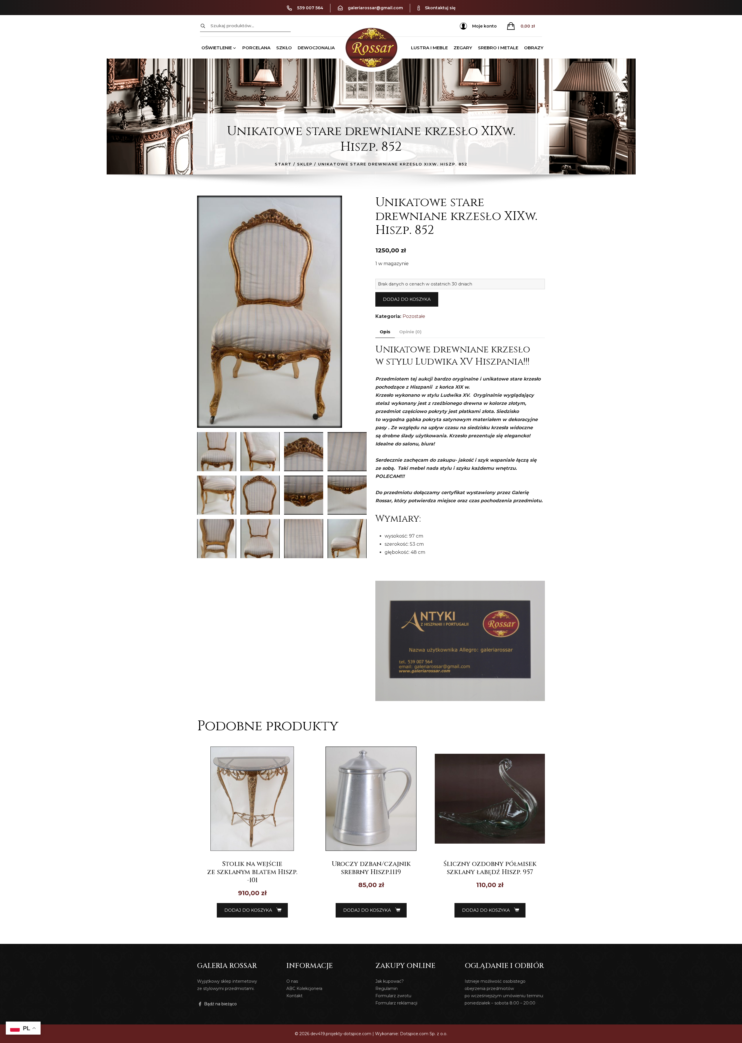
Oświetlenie (216, 47)
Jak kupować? (389, 981)
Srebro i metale (498, 47)
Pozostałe (414, 316)
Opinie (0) (410, 331)
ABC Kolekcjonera (304, 988)
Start (283, 164)
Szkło (284, 47)
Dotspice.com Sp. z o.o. (423, 1033)
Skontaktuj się (440, 7)
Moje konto (484, 26)
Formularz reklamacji (396, 1003)
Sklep (304, 164)
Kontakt (294, 995)
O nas (292, 981)
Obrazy (533, 47)
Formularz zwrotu (393, 995)
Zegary (463, 47)
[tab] (385, 332)
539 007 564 (310, 7)
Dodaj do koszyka (407, 299)
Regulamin (386, 988)
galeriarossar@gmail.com (375, 7)
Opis (385, 331)
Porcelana (256, 47)
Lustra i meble (429, 47)
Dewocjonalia (316, 47)
